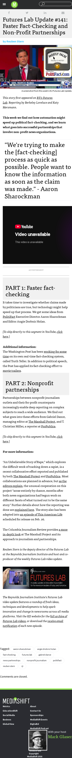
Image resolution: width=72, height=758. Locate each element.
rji (22, 666)
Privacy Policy (35, 747)
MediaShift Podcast (39, 728)
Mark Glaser (60, 736)
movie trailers (12, 370)
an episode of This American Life (41, 514)
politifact (57, 660)
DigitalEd (34, 724)
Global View (8, 724)
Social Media (9, 715)
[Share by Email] (62, 13)
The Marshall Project (41, 421)
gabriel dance (45, 654)
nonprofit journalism (37, 660)
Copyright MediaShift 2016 (34, 755)
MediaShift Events (38, 719)
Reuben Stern (15, 41)
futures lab (27, 654)
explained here (24, 509)
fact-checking (9, 654)
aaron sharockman (22, 649)
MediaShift (16, 700)
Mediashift (14, 4)
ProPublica (48, 426)
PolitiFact (9, 316)
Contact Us (35, 710)
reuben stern (9, 666)
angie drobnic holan (46, 649)
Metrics (6, 706)
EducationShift (10, 710)
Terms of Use (35, 750)
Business (7, 719)
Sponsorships (36, 715)
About (33, 706)
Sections (4, 4)
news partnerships (11, 660)
